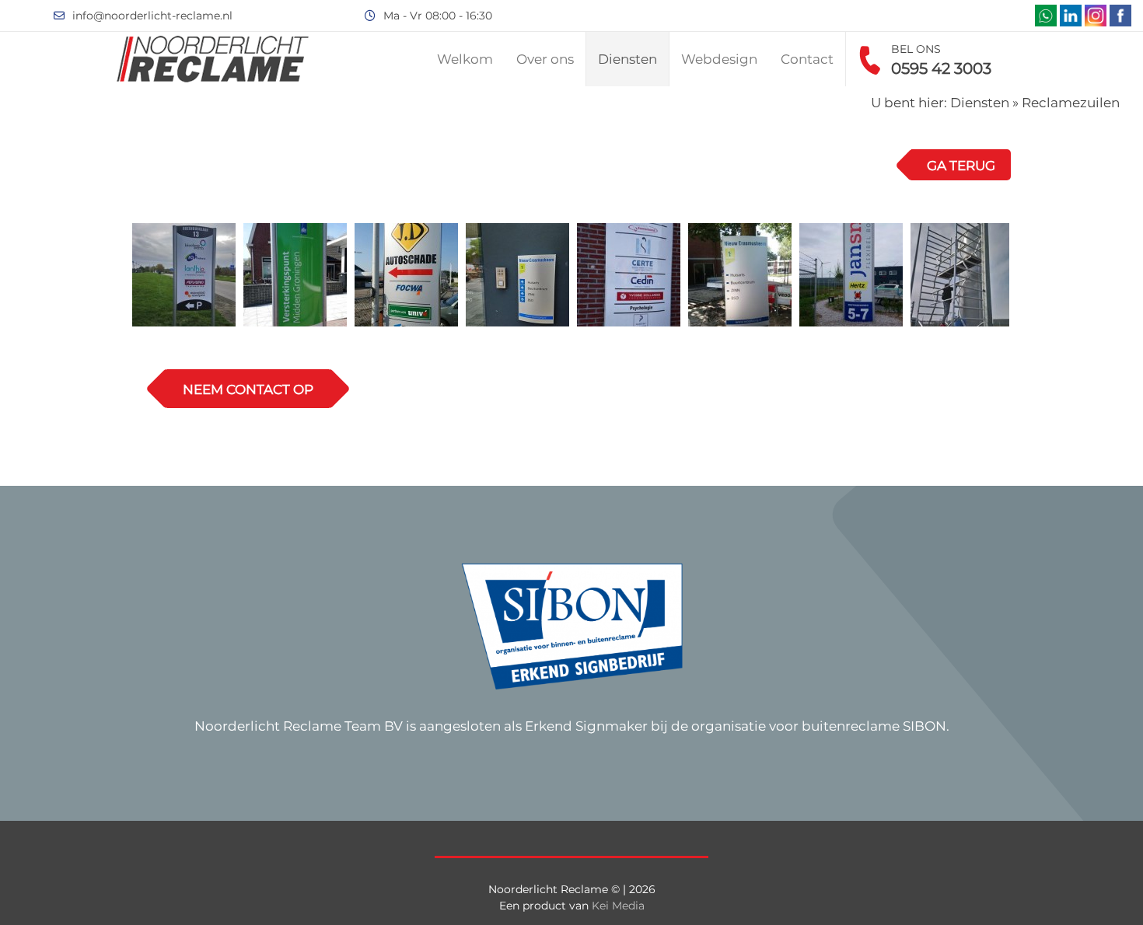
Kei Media (618, 906)
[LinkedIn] (1071, 15)
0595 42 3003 (941, 68)
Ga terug (961, 165)
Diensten (627, 59)
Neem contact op (248, 389)
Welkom (465, 59)
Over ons (545, 59)
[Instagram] (1095, 15)
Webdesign (719, 59)
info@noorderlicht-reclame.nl (152, 16)
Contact (807, 59)
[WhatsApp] (1046, 15)
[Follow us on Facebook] (1120, 15)
